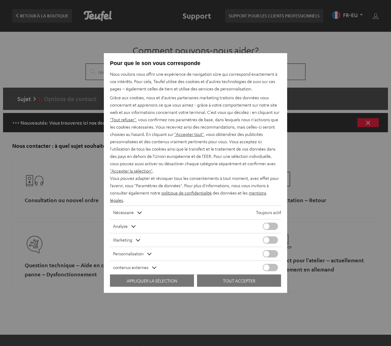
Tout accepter (239, 280)
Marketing (122, 239)
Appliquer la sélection (152, 280)
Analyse (120, 226)
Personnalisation (128, 253)
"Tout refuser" (123, 119)
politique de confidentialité (186, 192)
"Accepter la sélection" (131, 170)
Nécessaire (123, 212)
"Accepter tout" (189, 134)
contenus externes (130, 267)
